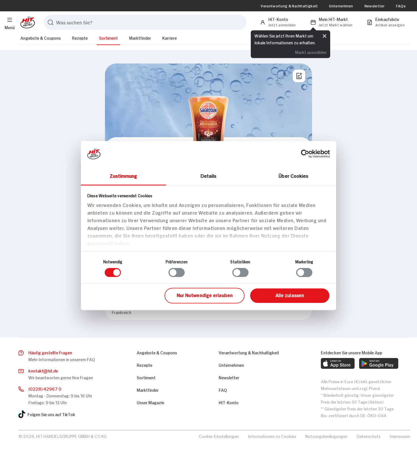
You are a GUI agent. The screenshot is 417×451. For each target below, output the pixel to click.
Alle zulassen (289, 295)
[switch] (177, 272)
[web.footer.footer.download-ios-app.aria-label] (338, 363)
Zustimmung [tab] (123, 175)
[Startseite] (26, 22)
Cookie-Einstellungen (219, 436)
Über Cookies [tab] (293, 175)
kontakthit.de (43, 370)
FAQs (401, 5)
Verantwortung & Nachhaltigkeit (289, 5)
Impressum (400, 436)
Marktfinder (140, 37)
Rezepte (80, 37)
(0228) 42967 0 (44, 388)
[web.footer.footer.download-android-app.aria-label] (378, 363)
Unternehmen (341, 5)
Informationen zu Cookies (272, 436)
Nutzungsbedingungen (326, 436)
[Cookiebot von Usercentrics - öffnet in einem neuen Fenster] (305, 153)
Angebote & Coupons (40, 37)
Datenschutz (369, 436)
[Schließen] (324, 36)
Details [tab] (209, 175)
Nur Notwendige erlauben (205, 295)
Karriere (169, 37)
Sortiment (108, 37)
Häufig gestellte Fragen (50, 352)
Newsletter (375, 5)
